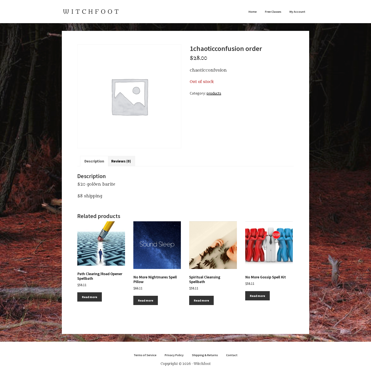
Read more (89, 297)
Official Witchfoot (91, 11)
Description (94, 161)
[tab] (94, 161)
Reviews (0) (121, 161)
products (213, 93)
